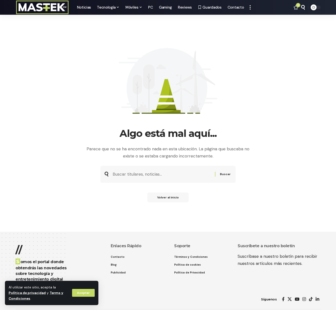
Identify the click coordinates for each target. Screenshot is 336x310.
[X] (289, 299)
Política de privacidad (27, 293)
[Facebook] (283, 299)
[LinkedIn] (317, 299)
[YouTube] (297, 299)
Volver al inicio (168, 197)
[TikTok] (311, 299)
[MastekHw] (42, 7)
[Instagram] (304, 299)
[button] (83, 293)
